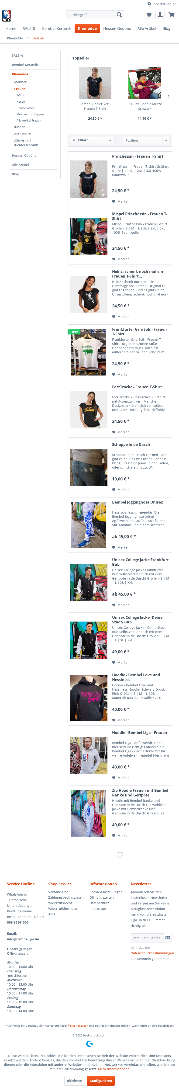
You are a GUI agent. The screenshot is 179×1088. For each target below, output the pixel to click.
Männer (20, 82)
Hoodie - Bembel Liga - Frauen (139, 732)
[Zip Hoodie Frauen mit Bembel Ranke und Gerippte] (88, 813)
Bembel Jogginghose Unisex (137, 502)
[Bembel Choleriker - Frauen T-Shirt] (95, 83)
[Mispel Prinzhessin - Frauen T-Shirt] (88, 237)
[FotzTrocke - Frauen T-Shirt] (88, 410)
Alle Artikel (20, 165)
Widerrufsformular (63, 908)
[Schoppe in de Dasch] (88, 467)
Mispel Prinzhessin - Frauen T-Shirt (139, 216)
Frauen (19, 89)
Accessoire (22, 134)
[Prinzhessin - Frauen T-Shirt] (88, 179)
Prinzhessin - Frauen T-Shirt (137, 156)
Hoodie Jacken (26, 108)
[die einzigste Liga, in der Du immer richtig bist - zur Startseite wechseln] (6, 16)
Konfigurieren (101, 1080)
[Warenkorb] (171, 14)
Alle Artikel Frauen (29, 120)
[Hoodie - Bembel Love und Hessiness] (88, 698)
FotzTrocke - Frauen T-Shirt (137, 387)
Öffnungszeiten (102, 897)
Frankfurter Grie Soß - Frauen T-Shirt (139, 331)
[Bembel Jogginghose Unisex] (88, 525)
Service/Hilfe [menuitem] (161, 4)
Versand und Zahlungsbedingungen (66, 895)
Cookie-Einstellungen (106, 892)
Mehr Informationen (114, 1069)
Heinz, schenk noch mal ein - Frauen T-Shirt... (138, 273)
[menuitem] (95, 14)
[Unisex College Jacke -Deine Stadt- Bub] (88, 640)
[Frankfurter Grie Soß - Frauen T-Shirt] (88, 352)
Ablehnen (74, 1080)
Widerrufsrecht (60, 903)
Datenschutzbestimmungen (152, 953)
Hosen (21, 102)
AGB (51, 914)
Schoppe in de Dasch (131, 444)
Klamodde (20, 74)
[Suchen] (119, 14)
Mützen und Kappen (30, 114)
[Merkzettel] (148, 14)
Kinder (19, 127)
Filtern (83, 140)
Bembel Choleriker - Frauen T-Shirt (95, 106)
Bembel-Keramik (25, 65)
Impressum (98, 908)
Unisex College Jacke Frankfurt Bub (140, 562)
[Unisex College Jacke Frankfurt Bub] (88, 582)
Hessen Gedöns (24, 155)
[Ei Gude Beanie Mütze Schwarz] (144, 83)
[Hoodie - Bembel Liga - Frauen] (88, 755)
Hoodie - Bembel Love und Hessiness (136, 677)
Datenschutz (99, 903)
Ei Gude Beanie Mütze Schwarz (144, 106)
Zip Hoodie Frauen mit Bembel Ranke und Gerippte (140, 792)
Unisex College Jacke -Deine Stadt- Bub (137, 619)
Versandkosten (78, 1026)
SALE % (17, 55)
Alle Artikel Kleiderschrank (26, 142)
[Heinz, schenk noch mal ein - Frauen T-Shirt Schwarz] (88, 294)
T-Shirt (21, 95)
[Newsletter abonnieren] (168, 937)
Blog (15, 174)
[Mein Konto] (160, 14)
